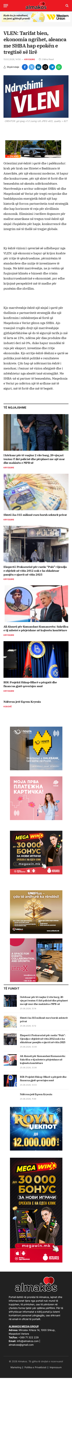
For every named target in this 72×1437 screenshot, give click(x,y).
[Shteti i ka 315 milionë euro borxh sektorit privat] (36, 492)
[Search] (67, 6)
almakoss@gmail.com (21, 1344)
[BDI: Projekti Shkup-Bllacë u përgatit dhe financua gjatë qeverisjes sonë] (36, 659)
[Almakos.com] (36, 5)
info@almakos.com (28, 1341)
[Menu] (5, 6)
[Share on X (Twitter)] (32, 67)
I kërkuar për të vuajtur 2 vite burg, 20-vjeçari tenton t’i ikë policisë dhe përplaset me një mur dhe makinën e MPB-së (34, 459)
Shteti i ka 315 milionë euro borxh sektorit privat (35, 514)
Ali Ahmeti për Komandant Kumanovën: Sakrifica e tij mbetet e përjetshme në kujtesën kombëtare (35, 628)
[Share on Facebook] (25, 67)
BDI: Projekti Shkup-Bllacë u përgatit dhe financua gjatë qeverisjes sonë (30, 684)
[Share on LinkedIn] (38, 67)
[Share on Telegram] (52, 67)
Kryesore (29, 59)
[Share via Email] (45, 67)
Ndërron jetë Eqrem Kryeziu (22, 701)
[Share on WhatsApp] (59, 67)
